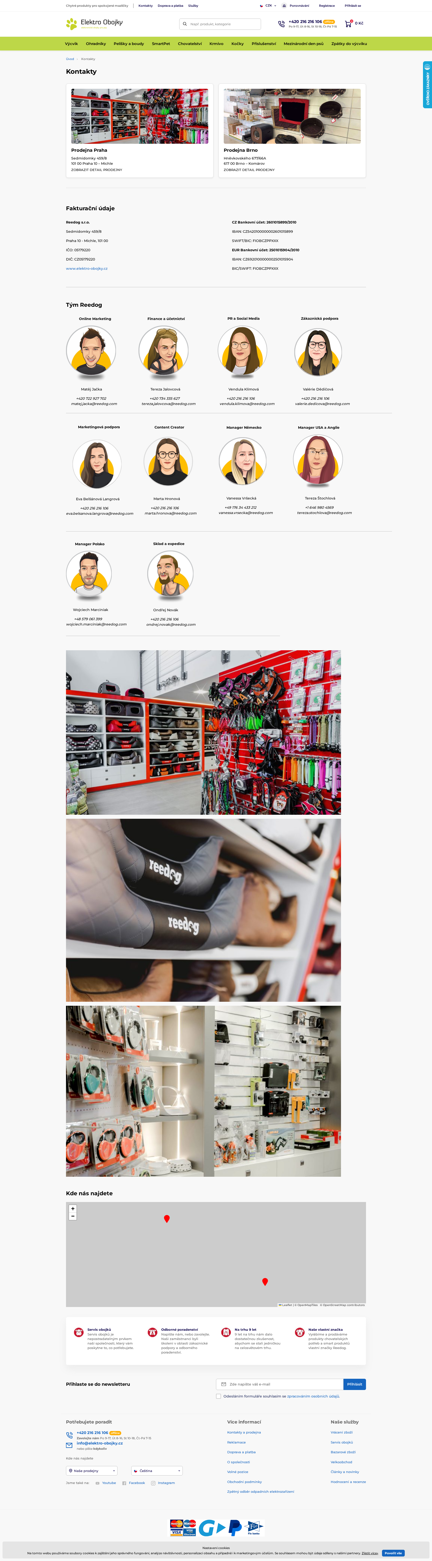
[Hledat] (184, 24)
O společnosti (238, 1462)
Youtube (109, 1483)
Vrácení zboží (342, 1432)
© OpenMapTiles (306, 1305)
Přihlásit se (353, 6)
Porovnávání (299, 6)
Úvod (70, 59)
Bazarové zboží (343, 1452)
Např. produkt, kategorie (210, 24)
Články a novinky (345, 1472)
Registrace (327, 6)
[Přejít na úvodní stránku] (95, 24)
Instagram (166, 1483)
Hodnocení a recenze (348, 1482)
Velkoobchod (341, 1462)
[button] (167, 1219)
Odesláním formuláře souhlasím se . (282, 1396)
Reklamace (236, 1442)
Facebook (137, 1483)
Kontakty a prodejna (244, 1432)
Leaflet (287, 1305)
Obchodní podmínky (244, 1482)
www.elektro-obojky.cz (87, 268)
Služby (193, 6)
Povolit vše (393, 1553)
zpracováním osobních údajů (313, 1396)
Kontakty (145, 6)
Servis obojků (342, 1442)
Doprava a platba (170, 6)
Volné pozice (237, 1472)
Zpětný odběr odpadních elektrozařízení (260, 1492)
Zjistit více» (370, 1553)
